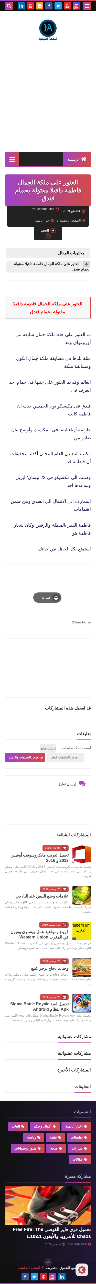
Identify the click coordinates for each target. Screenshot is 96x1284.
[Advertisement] (48, 96)
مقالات (77, 1159)
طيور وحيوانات (25, 1148)
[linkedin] (21, 5)
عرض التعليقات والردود (24, 757)
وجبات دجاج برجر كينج (50, 968)
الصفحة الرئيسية (70, 220)
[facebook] (48, 5)
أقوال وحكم (42, 1126)
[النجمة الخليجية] (48, 29)
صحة (54, 1148)
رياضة (31, 1137)
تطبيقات (77, 1137)
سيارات (77, 1148)
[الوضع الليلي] (82, 1270)
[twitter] (58, 5)
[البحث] (9, 6)
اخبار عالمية (42, 220)
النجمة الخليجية (29, 1268)
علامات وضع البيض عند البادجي (42, 896)
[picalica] (71, 1276)
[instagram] (76, 5)
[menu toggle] (87, 6)
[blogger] (39, 5)
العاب (16, 1126)
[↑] (48, 1262)
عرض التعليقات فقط (64, 757)
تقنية (53, 1137)
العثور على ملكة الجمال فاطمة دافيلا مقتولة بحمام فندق (52, 266)
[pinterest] (43, 1276)
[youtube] (67, 5)
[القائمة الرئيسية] (12, 159)
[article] (48, 656)
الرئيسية (73, 159)
